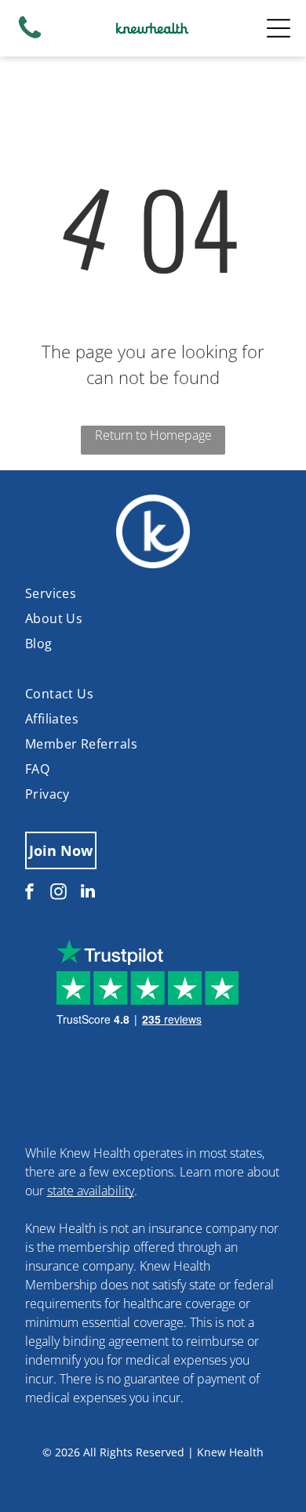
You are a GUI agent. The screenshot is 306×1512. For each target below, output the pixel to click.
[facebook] (29, 893)
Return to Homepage (153, 435)
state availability (90, 1190)
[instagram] (58, 893)
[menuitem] (153, 593)
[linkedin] (87, 893)
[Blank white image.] (30, 37)
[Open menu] (278, 28)
